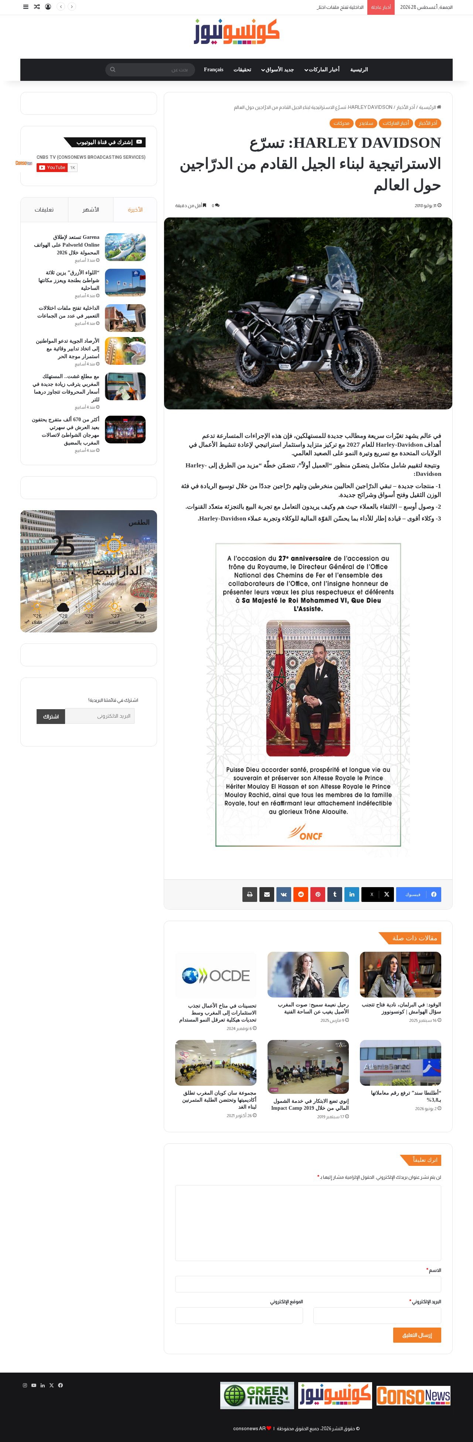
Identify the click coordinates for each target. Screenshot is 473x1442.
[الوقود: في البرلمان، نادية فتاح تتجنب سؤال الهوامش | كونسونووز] (400, 975)
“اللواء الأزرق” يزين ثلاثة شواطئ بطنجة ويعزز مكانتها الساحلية (68, 280)
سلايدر (366, 123)
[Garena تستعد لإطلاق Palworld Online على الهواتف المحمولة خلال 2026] (125, 247)
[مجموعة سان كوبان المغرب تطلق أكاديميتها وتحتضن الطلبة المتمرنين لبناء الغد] (215, 1063)
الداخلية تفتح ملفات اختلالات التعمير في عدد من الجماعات (308, 7)
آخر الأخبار (406, 107)
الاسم (433, 1270)
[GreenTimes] (257, 1407)
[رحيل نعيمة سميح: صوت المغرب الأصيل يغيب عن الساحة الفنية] (308, 975)
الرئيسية (359, 69)
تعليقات (44, 209)
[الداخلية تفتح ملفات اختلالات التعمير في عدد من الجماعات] (125, 318)
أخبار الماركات (324, 69)
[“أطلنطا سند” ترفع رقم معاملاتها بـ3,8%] (400, 1063)
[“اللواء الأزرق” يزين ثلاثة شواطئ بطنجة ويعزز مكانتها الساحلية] (125, 282)
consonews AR (249, 1428)
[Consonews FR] (413, 1404)
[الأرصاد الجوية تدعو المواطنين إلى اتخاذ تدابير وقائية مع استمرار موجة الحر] (125, 351)
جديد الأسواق (280, 69)
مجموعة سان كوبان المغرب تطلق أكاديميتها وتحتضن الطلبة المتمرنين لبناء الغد (219, 1100)
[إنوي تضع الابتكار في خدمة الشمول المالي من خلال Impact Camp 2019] (308, 1067)
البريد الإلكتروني (425, 1301)
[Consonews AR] (335, 1407)
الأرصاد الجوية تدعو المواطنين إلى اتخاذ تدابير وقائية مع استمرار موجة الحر (67, 348)
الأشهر (90, 209)
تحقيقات (242, 69)
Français (213, 69)
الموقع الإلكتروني (286, 1301)
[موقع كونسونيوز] (236, 33)
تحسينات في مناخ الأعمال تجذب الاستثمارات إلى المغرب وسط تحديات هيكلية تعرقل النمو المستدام (217, 1013)
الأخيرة (135, 209)
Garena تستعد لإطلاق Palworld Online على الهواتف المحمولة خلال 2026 (66, 244)
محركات (342, 123)
